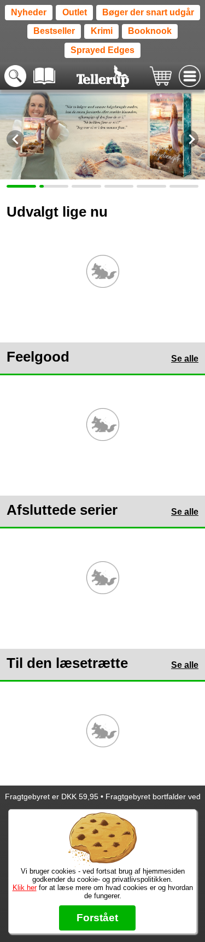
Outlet (74, 12)
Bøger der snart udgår (148, 12)
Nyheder (28, 12)
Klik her (25, 887)
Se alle (184, 358)
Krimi (102, 31)
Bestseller (54, 31)
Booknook (150, 31)
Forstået (97, 917)
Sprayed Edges (102, 50)
